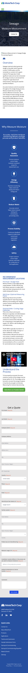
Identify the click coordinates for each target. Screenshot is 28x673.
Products (3, 633)
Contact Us (14, 34)
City (2, 457)
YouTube (11, 615)
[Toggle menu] (2, 9)
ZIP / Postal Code (5, 471)
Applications (4, 636)
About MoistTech (6, 630)
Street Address (5, 443)
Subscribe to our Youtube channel (14, 390)
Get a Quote (14, 592)
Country (3, 537)
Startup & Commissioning (8, 645)
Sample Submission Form (8, 642)
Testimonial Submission (8, 639)
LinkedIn (6, 615)
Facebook (2, 615)
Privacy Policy (9, 666)
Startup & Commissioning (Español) (11, 648)
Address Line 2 (5, 450)
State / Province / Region (7, 464)
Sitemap (3, 655)
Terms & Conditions (18, 666)
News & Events (5, 651)
